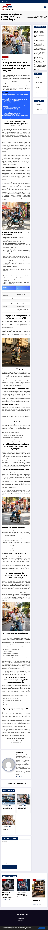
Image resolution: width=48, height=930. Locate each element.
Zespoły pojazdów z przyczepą (10, 103)
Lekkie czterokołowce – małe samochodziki (12, 101)
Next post (19, 781)
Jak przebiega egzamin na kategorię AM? (12, 118)
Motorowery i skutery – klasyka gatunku (12, 100)
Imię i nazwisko (5, 853)
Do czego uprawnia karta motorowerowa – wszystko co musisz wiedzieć (15, 95)
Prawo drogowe (39, 109)
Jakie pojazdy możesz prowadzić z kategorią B (13, 113)
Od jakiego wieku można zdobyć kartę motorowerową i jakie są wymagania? (15, 106)
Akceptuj (41, 928)
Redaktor (40, 904)
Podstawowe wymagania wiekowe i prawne (12, 107)
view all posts (19, 776)
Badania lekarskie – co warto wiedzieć (11, 109)
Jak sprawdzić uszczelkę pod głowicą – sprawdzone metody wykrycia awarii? (9, 784)
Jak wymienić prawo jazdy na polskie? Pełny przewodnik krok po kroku (23, 807)
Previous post (12, 781)
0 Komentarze (5, 59)
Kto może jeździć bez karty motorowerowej (12, 97)
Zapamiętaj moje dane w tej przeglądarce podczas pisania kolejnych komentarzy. (16, 862)
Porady (37, 106)
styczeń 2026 (38, 95)
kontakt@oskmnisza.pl (21, 924)
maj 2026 (38, 85)
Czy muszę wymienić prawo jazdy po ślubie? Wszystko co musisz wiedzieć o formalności (8, 828)
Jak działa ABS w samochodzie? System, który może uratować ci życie (40, 50)
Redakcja (13, 57)
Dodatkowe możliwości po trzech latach (12, 114)
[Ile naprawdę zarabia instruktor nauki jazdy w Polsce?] (8, 799)
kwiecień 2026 (39, 87)
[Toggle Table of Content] (27, 93)
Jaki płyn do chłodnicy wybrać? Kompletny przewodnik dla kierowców (39, 53)
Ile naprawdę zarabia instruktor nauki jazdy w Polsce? (7, 807)
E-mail (18, 853)
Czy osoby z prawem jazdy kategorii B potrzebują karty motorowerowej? (14, 111)
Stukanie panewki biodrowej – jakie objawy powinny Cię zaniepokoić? (39, 31)
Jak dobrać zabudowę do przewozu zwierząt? (38, 900)
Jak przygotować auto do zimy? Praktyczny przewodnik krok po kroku (22, 784)
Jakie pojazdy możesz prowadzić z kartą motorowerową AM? (15, 99)
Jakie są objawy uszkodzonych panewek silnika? (39, 46)
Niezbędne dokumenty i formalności (11, 108)
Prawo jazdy (5, 57)
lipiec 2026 (38, 79)
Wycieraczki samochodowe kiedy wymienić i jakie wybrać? (39, 39)
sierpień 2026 (38, 77)
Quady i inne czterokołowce (10, 102)
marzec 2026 (38, 90)
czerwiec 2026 (39, 82)
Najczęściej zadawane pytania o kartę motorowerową (14, 98)
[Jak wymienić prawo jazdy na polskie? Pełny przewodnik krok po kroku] (23, 799)
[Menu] (45, 7)
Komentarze (4, 841)
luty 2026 (38, 92)
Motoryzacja (38, 104)
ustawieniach (34, 928)
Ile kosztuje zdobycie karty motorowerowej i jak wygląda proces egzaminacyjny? (15, 116)
